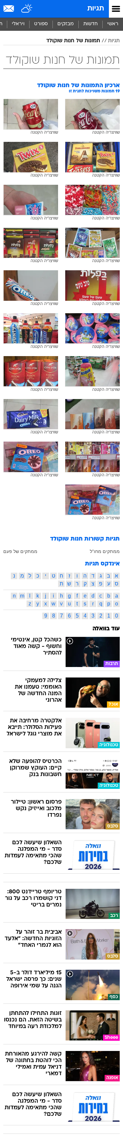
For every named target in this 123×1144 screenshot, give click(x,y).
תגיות (95, 8)
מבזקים (65, 24)
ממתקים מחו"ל (105, 551)
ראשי (112, 24)
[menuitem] (90, 24)
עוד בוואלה (106, 629)
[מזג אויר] (27, 9)
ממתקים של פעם (20, 551)
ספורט (41, 24)
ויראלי (18, 24)
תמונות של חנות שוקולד (73, 41)
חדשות (90, 24)
